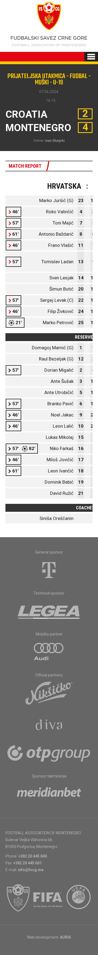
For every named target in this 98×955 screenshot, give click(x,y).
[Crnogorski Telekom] (49, 570)
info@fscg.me (31, 870)
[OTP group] (49, 753)
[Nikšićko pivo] (49, 692)
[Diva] (49, 725)
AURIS (65, 937)
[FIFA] (48, 898)
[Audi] (49, 652)
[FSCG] (18, 898)
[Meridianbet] (49, 794)
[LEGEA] (49, 611)
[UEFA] (79, 898)
